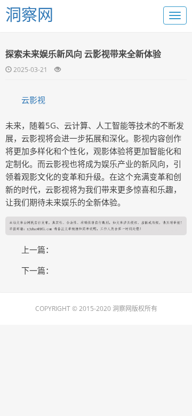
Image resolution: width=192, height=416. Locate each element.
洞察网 (29, 14)
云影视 (33, 99)
